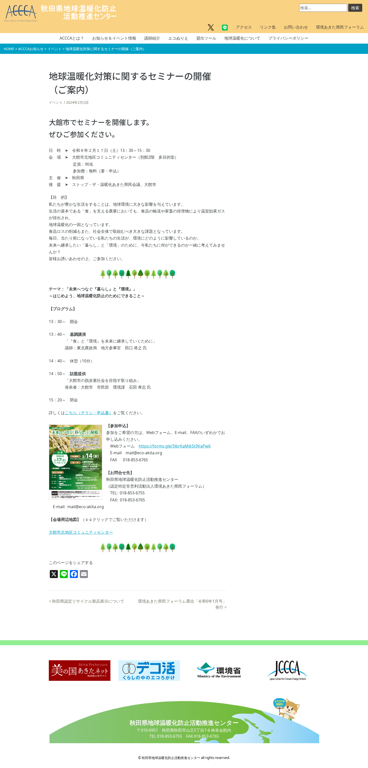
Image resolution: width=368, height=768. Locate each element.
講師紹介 (152, 38)
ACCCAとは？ (72, 38)
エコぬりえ (178, 38)
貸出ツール (206, 38)
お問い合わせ (296, 27)
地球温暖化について (242, 38)
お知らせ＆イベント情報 (114, 38)
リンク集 (268, 27)
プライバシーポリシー (288, 38)
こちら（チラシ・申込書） (89, 412)
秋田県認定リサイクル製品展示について (88, 601)
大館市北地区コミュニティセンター (81, 532)
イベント (56, 102)
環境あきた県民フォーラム (340, 27)
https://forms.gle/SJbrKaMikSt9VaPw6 (175, 446)
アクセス (244, 27)
